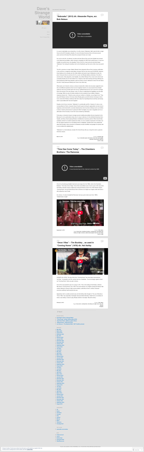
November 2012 (60, 399)
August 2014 (59, 366)
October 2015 (60, 343)
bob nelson (90, 138)
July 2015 (59, 348)
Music (102, 230)
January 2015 (60, 358)
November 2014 (60, 361)
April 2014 (59, 372)
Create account (60, 434)
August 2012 (59, 404)
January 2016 (60, 339)
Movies (58, 419)
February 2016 (60, 337)
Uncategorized (60, 423)
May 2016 (59, 336)
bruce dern (95, 138)
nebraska (91, 139)
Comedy (99, 136)
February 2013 (60, 394)
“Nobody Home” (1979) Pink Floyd (65, 322)
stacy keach (96, 139)
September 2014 (60, 364)
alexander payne (84, 138)
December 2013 (60, 378)
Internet (58, 417)
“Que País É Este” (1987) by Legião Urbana (67, 320)
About (48, 34)
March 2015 (59, 354)
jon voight (78, 232)
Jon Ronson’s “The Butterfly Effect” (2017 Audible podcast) (70, 324)
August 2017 (59, 332)
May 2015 (59, 351)
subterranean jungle (89, 232)
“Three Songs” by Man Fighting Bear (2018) (67, 319)
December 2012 (60, 397)
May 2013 (59, 389)
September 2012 (60, 402)
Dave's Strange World (42, 12)
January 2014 (60, 377)
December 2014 (60, 359)
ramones (83, 232)
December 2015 (60, 340)
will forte (101, 139)
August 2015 (59, 347)
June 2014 (59, 369)
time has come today (98, 232)
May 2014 (59, 370)
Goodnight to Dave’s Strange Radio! (65, 317)
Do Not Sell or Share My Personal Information (90, 446)
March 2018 (59, 331)
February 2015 (60, 356)
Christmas (59, 412)
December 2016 (60, 334)
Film (102, 136)
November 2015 (60, 342)
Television (59, 422)
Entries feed (59, 438)
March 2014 (59, 374)
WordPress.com (60, 441)
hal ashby (99, 231)
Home (48, 32)
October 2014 (60, 362)
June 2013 (59, 388)
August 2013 (59, 385)
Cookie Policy (30, 449)
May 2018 (59, 329)
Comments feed (60, 439)
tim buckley (101, 304)
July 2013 (59, 386)
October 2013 (60, 381)
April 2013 (59, 391)
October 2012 (60, 400)
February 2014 (60, 375)
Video (58, 14)
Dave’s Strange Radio (45, 37)
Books (58, 411)
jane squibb (100, 138)
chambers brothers (86, 231)
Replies (101, 306)
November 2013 (60, 380)
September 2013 (60, 383)
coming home (93, 231)
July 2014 (59, 367)
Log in (58, 436)
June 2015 (59, 350)
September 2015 (60, 345)
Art (57, 409)
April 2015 (59, 353)
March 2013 (59, 393)
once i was (99, 304)
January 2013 (60, 396)
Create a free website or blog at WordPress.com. (70, 446)
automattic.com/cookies (62, 429)
